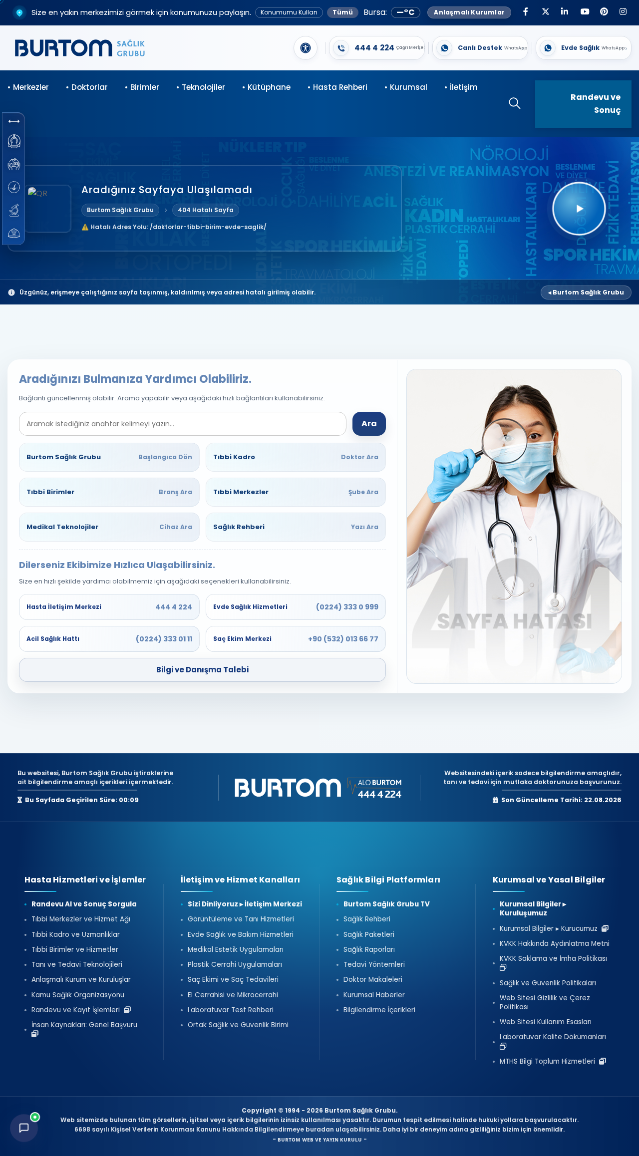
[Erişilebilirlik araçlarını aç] (305, 47)
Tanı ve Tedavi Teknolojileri (76, 964)
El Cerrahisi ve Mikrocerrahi (233, 995)
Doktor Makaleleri (372, 979)
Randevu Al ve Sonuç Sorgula (84, 904)
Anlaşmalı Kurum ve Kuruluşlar (81, 979)
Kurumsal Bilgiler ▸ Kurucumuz (551, 928)
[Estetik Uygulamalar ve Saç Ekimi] (13, 187)
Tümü (342, 12)
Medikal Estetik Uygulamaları (236, 949)
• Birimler (142, 87)
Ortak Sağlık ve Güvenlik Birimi (238, 1025)
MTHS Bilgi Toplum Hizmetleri (549, 1061)
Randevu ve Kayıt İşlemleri (77, 1010)
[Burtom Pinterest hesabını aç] (603, 12)
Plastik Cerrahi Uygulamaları (235, 964)
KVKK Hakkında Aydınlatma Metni (555, 943)
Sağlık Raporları (369, 949)
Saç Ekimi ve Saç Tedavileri (233, 979)
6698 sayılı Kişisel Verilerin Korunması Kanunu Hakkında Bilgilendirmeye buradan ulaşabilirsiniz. (228, 1129)
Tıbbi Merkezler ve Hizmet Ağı (80, 919)
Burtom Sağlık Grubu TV (386, 904)
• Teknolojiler (200, 87)
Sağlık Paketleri (368, 934)
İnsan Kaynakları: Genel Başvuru (86, 1025)
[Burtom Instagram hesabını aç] (623, 12)
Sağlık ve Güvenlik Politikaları (548, 983)
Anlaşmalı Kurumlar (469, 12)
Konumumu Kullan (289, 12)
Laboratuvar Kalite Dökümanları (555, 1037)
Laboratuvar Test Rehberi (231, 1010)
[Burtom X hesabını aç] (545, 12)
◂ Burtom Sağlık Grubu (586, 292)
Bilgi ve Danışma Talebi (202, 669)
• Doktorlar (87, 87)
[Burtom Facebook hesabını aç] (525, 12)
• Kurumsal (405, 87)
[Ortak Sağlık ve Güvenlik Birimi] (13, 233)
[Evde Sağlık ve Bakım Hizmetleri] (13, 164)
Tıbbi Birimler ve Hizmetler (74, 949)
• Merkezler (28, 87)
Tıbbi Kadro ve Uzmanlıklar (75, 934)
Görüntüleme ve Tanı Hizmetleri (241, 919)
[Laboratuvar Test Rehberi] (13, 210)
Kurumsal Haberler (374, 995)
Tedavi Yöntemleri (374, 964)
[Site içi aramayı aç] (509, 104)
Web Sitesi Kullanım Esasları (546, 1022)
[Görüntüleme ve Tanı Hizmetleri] (13, 141)
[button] (13, 121)
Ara (369, 423)
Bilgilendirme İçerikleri (379, 1010)
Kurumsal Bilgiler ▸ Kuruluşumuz (533, 909)
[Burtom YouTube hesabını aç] (584, 12)
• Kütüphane (266, 87)
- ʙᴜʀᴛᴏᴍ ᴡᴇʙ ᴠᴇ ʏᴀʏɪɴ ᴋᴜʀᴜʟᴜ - (320, 1139)
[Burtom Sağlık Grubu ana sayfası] (80, 47)
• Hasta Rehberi (337, 87)
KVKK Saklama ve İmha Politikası (555, 958)
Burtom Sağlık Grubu (120, 210)
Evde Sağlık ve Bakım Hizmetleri (241, 934)
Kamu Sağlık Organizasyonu (77, 995)
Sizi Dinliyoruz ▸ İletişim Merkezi (245, 904)
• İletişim (461, 87)
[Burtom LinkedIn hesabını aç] (564, 12)
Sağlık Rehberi (366, 919)
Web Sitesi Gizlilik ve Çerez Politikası (545, 1003)
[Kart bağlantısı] (376, 47)
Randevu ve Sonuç (596, 103)
